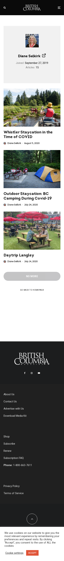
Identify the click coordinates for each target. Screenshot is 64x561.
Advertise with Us (14, 408)
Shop (7, 436)
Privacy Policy (12, 486)
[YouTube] (39, 373)
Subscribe (9, 443)
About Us (9, 394)
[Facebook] (25, 373)
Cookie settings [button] (14, 553)
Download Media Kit (15, 415)
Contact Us (10, 401)
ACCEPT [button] (32, 553)
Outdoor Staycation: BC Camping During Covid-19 (28, 196)
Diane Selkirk (29, 56)
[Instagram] (31, 373)
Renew (7, 450)
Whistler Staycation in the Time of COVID (28, 134)
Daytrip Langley (19, 255)
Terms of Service (14, 493)
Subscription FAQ (14, 458)
